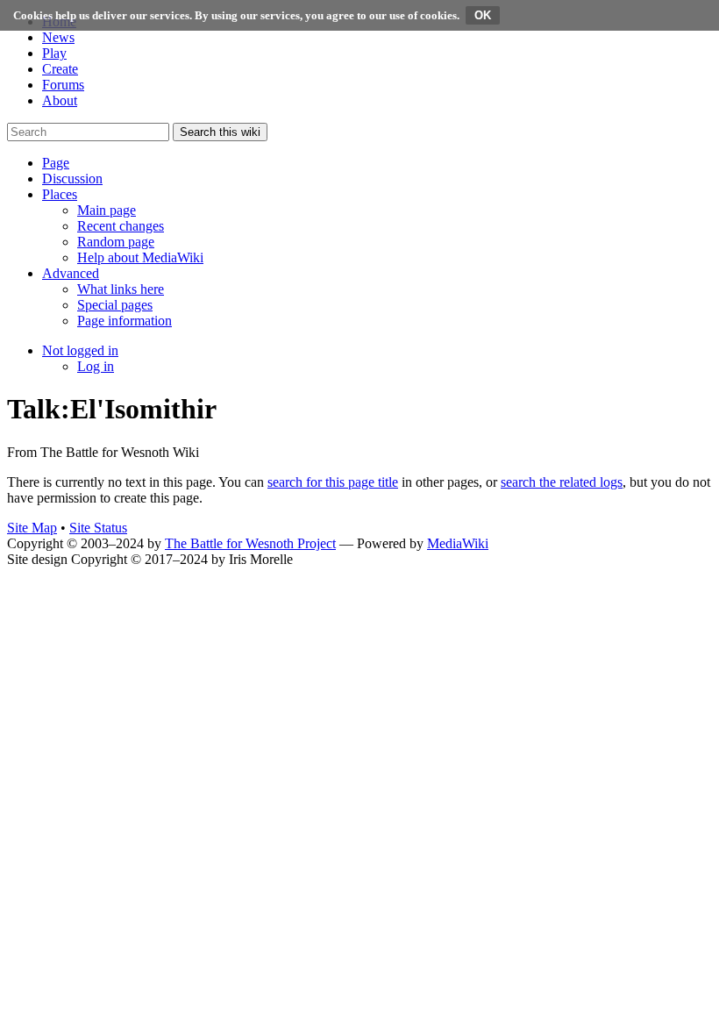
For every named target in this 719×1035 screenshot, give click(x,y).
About (59, 100)
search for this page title (332, 482)
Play (54, 53)
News (58, 37)
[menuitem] (106, 210)
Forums (63, 84)
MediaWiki (457, 543)
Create (60, 68)
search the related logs (562, 482)
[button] (55, 162)
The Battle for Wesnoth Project (250, 543)
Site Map (32, 527)
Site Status (98, 527)
